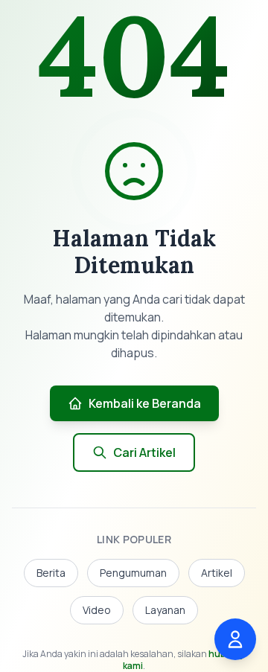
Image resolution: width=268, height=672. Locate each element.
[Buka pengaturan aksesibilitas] (235, 639)
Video (97, 610)
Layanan (165, 610)
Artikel (216, 573)
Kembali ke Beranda (145, 403)
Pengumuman (133, 573)
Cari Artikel (144, 452)
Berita (51, 573)
